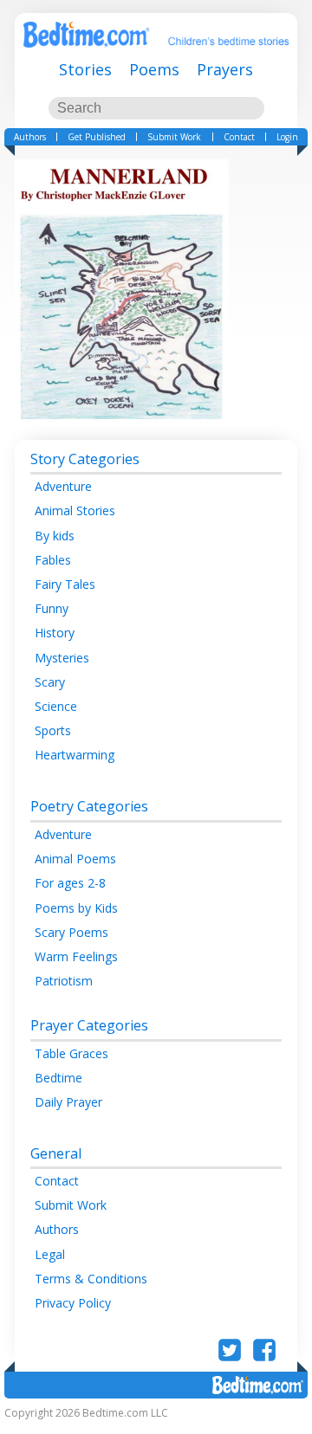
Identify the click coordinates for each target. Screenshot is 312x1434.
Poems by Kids (76, 908)
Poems (154, 69)
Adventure (63, 486)
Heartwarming (74, 754)
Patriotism (64, 980)
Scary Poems (71, 932)
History (55, 632)
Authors (30, 136)
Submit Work (174, 136)
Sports (53, 730)
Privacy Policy (73, 1303)
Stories (85, 69)
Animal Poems (75, 858)
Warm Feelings (76, 956)
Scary (50, 682)
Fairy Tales (65, 584)
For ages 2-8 (70, 883)
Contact (239, 136)
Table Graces (71, 1053)
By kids (55, 535)
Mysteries (62, 657)
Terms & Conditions (91, 1278)
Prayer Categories (89, 1025)
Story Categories (85, 458)
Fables (53, 560)
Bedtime (58, 1077)
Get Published (97, 136)
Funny (51, 608)
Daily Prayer (68, 1102)
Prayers (225, 69)
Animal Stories (75, 510)
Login (287, 136)
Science (56, 706)
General (55, 1153)
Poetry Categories (89, 806)
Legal (50, 1254)
